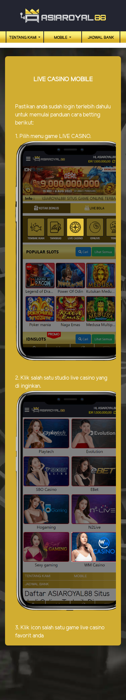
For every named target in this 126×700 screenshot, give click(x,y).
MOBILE (61, 37)
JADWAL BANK (101, 37)
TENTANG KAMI (23, 37)
